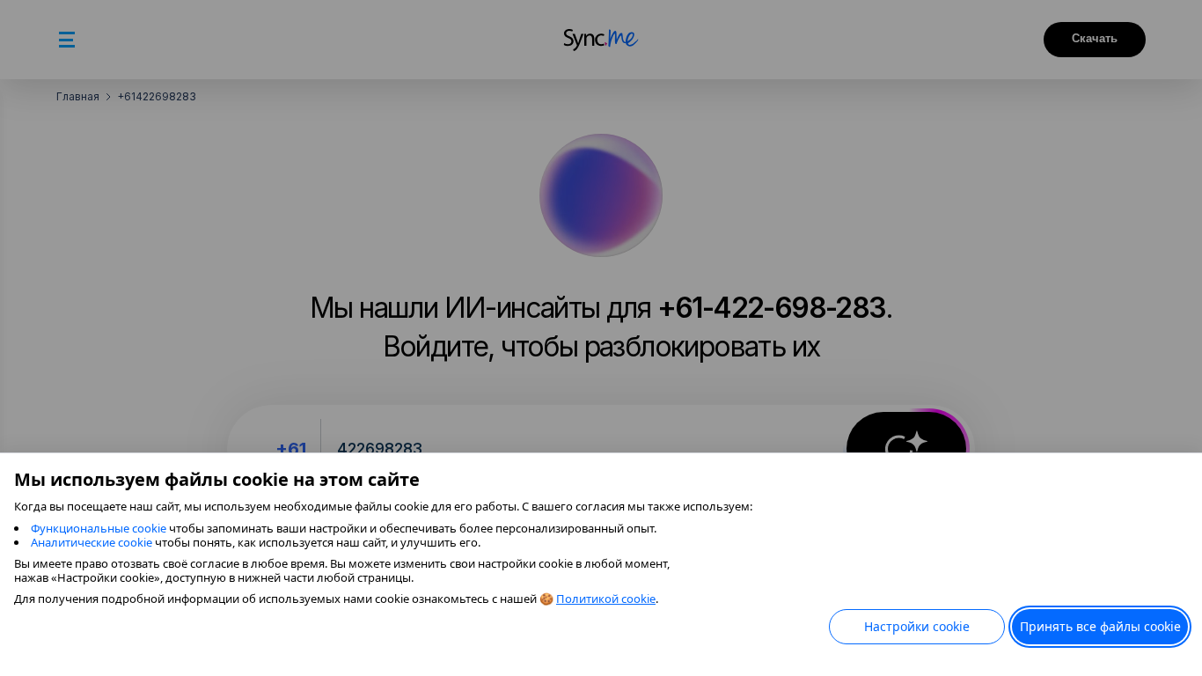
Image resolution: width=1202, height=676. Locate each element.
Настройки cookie (917, 626)
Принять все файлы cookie (1100, 626)
